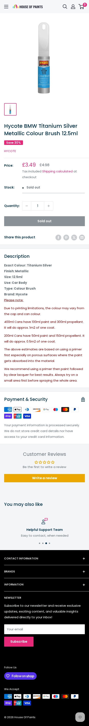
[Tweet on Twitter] (74, 237)
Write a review (44, 478)
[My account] (73, 6)
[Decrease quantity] (26, 206)
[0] (81, 6)
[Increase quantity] (48, 206)
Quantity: (12, 206)
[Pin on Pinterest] (66, 237)
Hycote (10, 151)
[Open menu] (6, 6)
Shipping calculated (57, 171)
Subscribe (18, 641)
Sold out (44, 221)
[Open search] (65, 6)
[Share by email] (82, 237)
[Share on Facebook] (58, 237)
